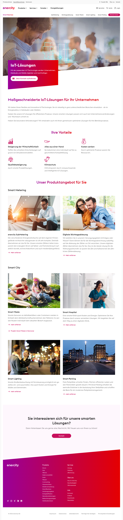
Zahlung (69, 470)
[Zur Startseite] (9, 8)
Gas (43, 470)
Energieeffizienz (47, 494)
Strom (44, 468)
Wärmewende (71, 485)
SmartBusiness (46, 489)
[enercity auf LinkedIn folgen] (21, 501)
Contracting (46, 482)
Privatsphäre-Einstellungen (106, 513)
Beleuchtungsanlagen (49, 498)
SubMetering (55, 15)
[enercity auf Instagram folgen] (11, 501)
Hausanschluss (46, 484)
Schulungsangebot (48, 491)
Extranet (70, 493)
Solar (44, 477)
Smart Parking (102, 15)
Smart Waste (80, 15)
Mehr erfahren (16, 253)
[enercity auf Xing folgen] (15, 501)
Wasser (44, 479)
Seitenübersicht (74, 513)
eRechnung (70, 472)
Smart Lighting (90, 15)
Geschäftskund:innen (19, 2)
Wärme (44, 472)
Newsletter (70, 500)
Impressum (52, 513)
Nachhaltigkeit (71, 483)
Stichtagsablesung (67, 15)
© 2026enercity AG (14, 513)
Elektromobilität (47, 475)
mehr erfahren (16, 325)
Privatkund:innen (7, 2)
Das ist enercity (72, 480)
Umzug (69, 468)
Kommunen (29, 2)
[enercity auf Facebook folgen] (8, 501)
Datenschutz (63, 513)
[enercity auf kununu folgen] (18, 501)
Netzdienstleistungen (48, 496)
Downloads (70, 498)
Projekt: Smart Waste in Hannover (22, 331)
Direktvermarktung (48, 487)
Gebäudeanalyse (47, 501)
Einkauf (69, 495)
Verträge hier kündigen (88, 513)
